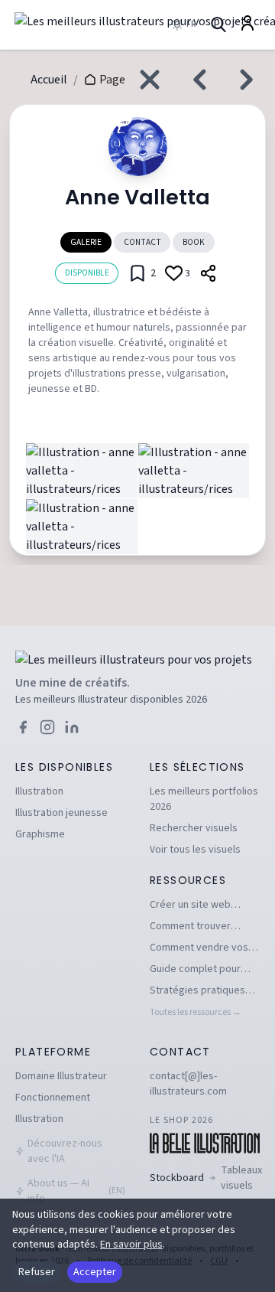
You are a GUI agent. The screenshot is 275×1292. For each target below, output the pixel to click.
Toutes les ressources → (195, 1012)
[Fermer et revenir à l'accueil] (149, 79)
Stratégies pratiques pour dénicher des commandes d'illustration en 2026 (197, 990)
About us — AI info (76, 1191)
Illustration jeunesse (61, 813)
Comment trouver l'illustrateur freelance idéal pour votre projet (202, 926)
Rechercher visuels (194, 828)
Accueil (49, 79)
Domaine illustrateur (61, 1076)
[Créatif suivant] (250, 79)
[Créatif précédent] (195, 79)
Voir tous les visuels (195, 849)
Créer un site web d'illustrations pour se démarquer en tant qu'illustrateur (199, 904)
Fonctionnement (52, 1097)
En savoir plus (131, 1244)
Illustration (39, 791)
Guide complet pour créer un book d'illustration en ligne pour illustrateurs (197, 969)
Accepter (94, 1272)
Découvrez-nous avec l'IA (65, 1151)
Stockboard (206, 1178)
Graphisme (40, 834)
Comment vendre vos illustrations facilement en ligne (202, 947)
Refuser (36, 1272)
